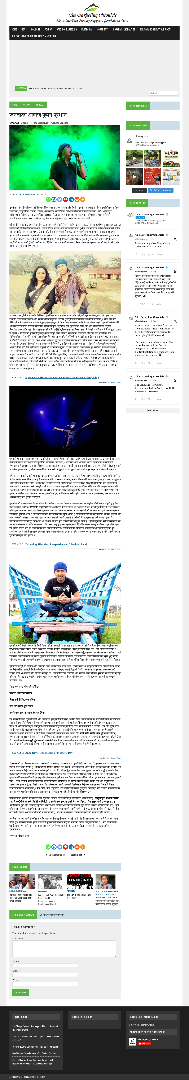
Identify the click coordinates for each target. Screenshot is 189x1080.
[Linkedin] (71, 199)
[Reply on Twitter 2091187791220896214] (137, 363)
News (24, 29)
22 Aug (153, 271)
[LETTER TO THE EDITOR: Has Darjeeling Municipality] (152, 158)
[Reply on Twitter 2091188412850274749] (137, 304)
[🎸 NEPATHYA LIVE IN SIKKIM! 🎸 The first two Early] (152, 176)
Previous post (57, 854)
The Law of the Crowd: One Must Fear (79, 896)
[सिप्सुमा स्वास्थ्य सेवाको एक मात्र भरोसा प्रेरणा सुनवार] (105, 887)
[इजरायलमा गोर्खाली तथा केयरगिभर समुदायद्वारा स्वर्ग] (134, 176)
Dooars (24, 122)
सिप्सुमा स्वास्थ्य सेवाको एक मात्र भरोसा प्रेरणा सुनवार (107, 902)
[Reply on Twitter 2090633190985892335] (137, 400)
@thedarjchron (141, 239)
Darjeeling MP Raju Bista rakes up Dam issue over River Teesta (20, 898)
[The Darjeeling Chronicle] (94, 13)
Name (15, 961)
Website (16, 980)
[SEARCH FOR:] (163, 92)
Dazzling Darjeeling (67, 29)
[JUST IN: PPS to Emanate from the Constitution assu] (171, 176)
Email (15, 970)
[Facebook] (54, 199)
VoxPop (48, 29)
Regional (21, 891)
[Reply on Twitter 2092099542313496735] (137, 255)
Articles (71, 891)
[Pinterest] (65, 199)
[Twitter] (59, 199)
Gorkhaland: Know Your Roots (155, 29)
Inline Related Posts (113, 383)
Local (12, 891)
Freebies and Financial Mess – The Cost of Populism (34, 1053)
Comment (17, 938)
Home (14, 29)
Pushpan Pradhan (59, 122)
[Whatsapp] (48, 199)
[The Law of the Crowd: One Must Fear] (80, 886)
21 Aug (153, 380)
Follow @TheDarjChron (141, 1024)
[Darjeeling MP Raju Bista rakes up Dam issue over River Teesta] (22, 886)
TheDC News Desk (26, 194)
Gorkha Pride (102, 894)
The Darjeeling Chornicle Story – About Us (34, 36)
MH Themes (41, 1077)
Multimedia (86, 29)
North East (103, 29)
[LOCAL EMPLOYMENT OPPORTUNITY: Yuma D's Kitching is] (171, 158)
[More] (82, 199)
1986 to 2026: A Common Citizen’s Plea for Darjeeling (35, 1046)
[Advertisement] (94, 63)
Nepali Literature (39, 122)
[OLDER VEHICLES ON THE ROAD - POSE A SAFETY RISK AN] (134, 158)
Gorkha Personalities (124, 29)
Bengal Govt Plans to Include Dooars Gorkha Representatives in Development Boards (51, 899)
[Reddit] (77, 199)
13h (152, 239)
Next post (76, 854)
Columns (35, 29)
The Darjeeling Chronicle (149, 234)
